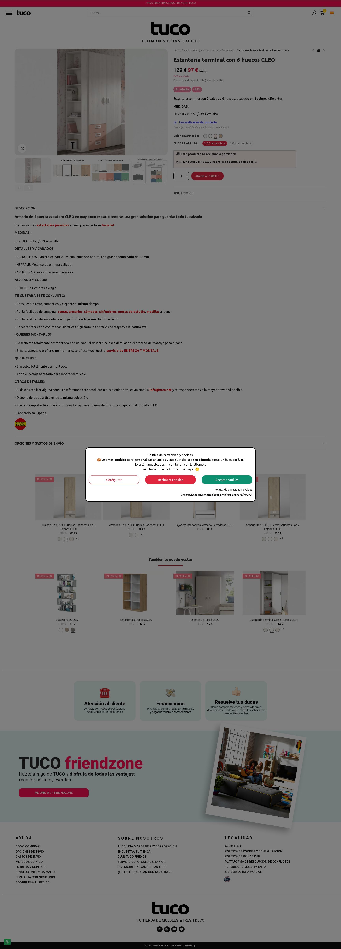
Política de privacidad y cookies (233, 489)
